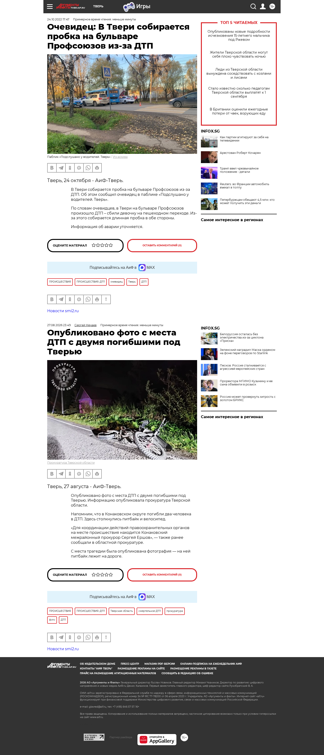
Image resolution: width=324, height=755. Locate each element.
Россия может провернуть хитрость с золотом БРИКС (248, 398)
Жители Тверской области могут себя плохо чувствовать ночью (239, 54)
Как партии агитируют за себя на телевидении (244, 139)
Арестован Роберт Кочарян (240, 153)
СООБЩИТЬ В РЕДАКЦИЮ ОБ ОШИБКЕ (187, 673)
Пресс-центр (130, 663)
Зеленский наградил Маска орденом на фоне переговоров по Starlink (247, 351)
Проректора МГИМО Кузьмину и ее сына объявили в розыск (246, 383)
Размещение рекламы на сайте (141, 668)
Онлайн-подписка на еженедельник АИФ (211, 663)
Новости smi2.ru (63, 311)
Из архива (120, 157)
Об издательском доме (97, 663)
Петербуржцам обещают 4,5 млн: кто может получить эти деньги (247, 201)
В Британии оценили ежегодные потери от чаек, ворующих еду (239, 111)
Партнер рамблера (121, 737)
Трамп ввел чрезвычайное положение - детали (239, 170)
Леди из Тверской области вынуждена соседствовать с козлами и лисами (238, 74)
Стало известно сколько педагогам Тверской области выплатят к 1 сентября (239, 93)
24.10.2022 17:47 (58, 19)
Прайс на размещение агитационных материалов (118, 673)
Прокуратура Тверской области (71, 462)
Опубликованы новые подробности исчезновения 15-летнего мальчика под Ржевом (239, 36)
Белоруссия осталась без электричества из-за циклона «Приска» (242, 338)
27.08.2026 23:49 (59, 325)
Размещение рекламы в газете (193, 668)
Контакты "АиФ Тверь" (96, 668)
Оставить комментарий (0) (162, 245)
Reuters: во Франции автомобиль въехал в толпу (244, 186)
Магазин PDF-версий (159, 663)
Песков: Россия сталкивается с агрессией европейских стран (243, 367)
